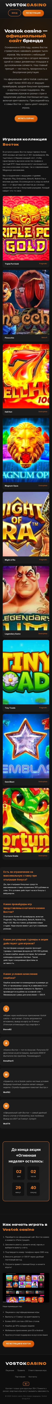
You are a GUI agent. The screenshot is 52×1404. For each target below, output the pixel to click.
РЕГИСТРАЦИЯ (33, 13)
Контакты (33, 1377)
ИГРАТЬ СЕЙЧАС (26, 118)
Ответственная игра (37, 1370)
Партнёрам (20, 1377)
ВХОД (14, 13)
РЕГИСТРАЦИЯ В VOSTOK (18, 1344)
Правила (21, 1370)
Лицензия (10, 1370)
